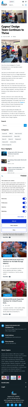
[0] (25, 1)
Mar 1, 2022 (11, 155)
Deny (14, 230)
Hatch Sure (17, 133)
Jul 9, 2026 (7, 266)
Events (3, 133)
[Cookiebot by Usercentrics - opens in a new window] (20, 176)
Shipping (17, 139)
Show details (21, 216)
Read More (6, 237)
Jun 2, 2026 (7, 305)
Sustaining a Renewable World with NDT (17, 160)
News (15, 136)
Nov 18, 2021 (11, 172)
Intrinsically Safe (6, 136)
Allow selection (14, 225)
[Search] (25, 125)
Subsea (4, 142)
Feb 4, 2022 (11, 163)
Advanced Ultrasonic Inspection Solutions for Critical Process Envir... (13, 301)
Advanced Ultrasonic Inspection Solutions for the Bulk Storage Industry (13, 261)
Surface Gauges (6, 144)
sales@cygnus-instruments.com (13, 337)
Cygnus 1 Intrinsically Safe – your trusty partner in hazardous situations (16, 169)
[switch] (24, 203)
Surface (12, 142)
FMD (10, 133)
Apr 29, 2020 (6, 36)
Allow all (14, 221)
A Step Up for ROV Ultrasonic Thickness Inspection (15, 153)
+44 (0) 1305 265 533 (10, 343)
